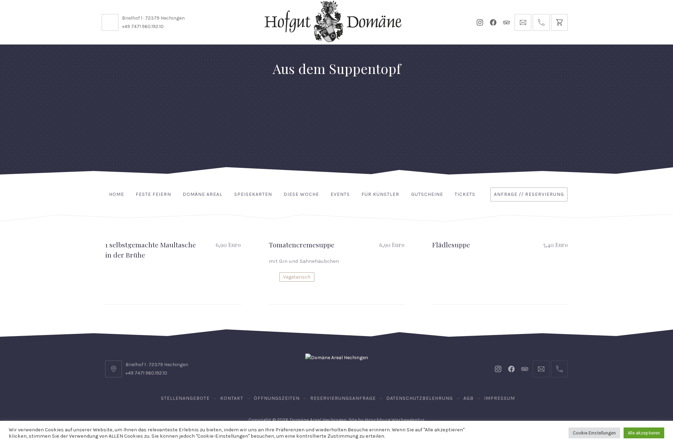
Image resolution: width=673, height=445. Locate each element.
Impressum (499, 398)
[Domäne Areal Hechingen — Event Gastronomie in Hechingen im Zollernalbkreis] (333, 21)
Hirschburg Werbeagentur (394, 420)
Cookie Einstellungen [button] (594, 433)
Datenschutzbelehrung (419, 398)
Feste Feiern (153, 194)
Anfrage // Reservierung (529, 194)
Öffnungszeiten (277, 398)
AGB (468, 398)
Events (340, 194)
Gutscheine (427, 194)
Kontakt (231, 398)
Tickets (465, 194)
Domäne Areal (202, 194)
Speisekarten (253, 194)
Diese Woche (301, 194)
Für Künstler (380, 194)
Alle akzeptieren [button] (644, 433)
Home (116, 194)
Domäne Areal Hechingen (318, 420)
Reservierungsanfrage (343, 398)
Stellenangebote (185, 398)
